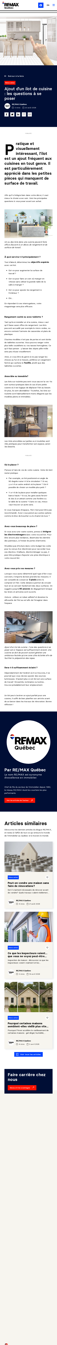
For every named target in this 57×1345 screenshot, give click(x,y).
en (48, 5)
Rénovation (10, 83)
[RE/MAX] (8, 5)
